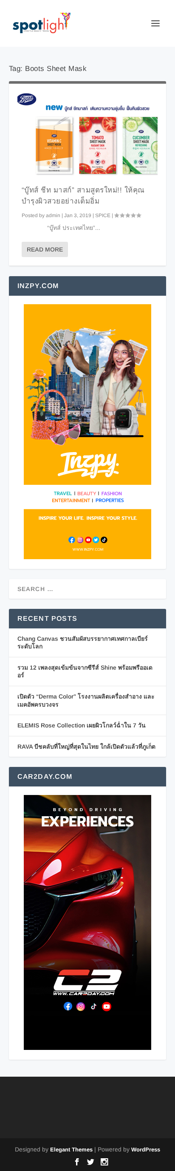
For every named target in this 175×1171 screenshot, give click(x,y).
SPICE (102, 215)
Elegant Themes (71, 1149)
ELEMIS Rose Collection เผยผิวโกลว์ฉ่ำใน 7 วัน (81, 725)
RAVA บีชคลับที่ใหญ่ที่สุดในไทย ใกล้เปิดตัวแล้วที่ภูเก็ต (86, 746)
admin (53, 215)
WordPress (145, 1149)
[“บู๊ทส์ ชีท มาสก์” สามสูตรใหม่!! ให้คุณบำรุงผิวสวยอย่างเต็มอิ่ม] (87, 134)
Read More (45, 249)
